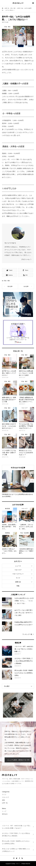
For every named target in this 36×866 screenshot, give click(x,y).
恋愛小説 (18, 582)
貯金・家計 (7, 280)
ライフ (18, 578)
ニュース (18, 566)
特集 (18, 586)
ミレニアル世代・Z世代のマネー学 (18, 760)
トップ (4, 811)
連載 (3, 800)
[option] (18, 484)
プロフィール (25, 259)
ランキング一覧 (27, 634)
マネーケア (18, 570)
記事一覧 (5, 803)
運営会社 (5, 814)
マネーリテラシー (18, 574)
